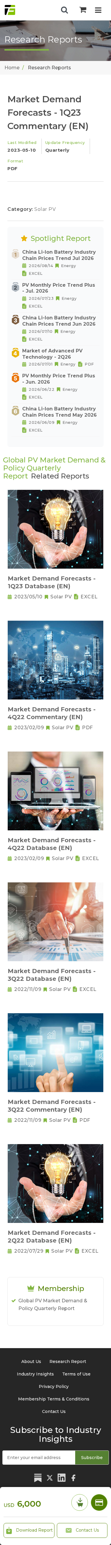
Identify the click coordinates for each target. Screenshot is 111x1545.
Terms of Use (76, 1374)
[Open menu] (98, 11)
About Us (31, 1361)
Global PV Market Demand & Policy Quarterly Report (52, 1304)
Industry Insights (35, 1374)
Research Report (67, 1361)
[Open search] (64, 10)
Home (12, 67)
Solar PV (45, 209)
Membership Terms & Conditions (53, 1399)
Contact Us (87, 1530)
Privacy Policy (54, 1386)
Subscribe (92, 1457)
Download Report (34, 1530)
